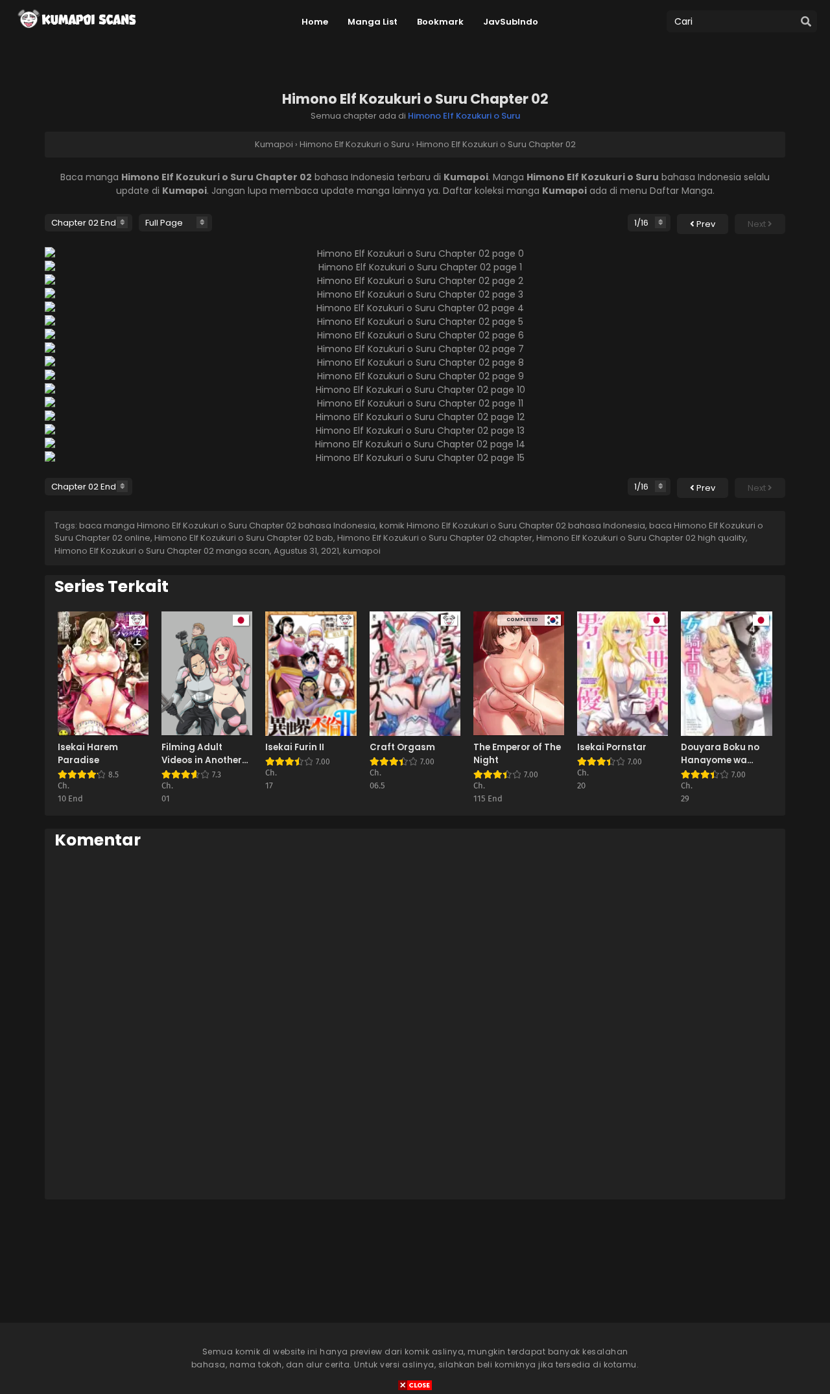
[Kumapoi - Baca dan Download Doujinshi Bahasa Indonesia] (76, 32)
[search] (806, 22)
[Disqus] (415, 1024)
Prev (704, 224)
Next (758, 224)
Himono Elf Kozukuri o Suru (464, 116)
